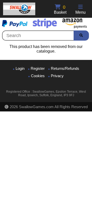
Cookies (38, 76)
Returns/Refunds (65, 68)
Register (38, 68)
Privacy (57, 76)
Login (20, 68)
